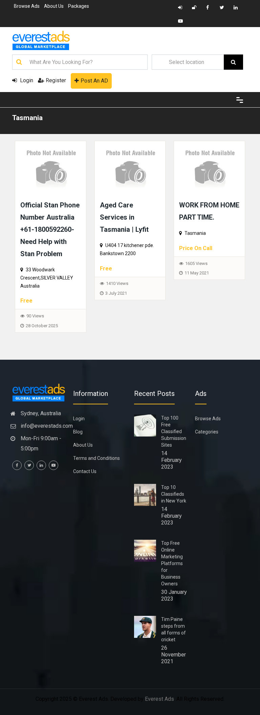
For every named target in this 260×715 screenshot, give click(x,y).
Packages (78, 6)
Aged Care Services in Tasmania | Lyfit (124, 217)
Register (56, 80)
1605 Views (196, 263)
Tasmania (27, 118)
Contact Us (84, 471)
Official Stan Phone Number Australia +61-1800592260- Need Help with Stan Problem (50, 229)
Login (26, 80)
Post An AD (94, 80)
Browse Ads (27, 6)
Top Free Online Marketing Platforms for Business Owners (172, 563)
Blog (78, 431)
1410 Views (117, 283)
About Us (54, 6)
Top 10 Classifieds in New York (173, 494)
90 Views (35, 315)
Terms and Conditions (96, 458)
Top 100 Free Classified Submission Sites (173, 431)
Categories (206, 431)
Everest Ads (159, 699)
